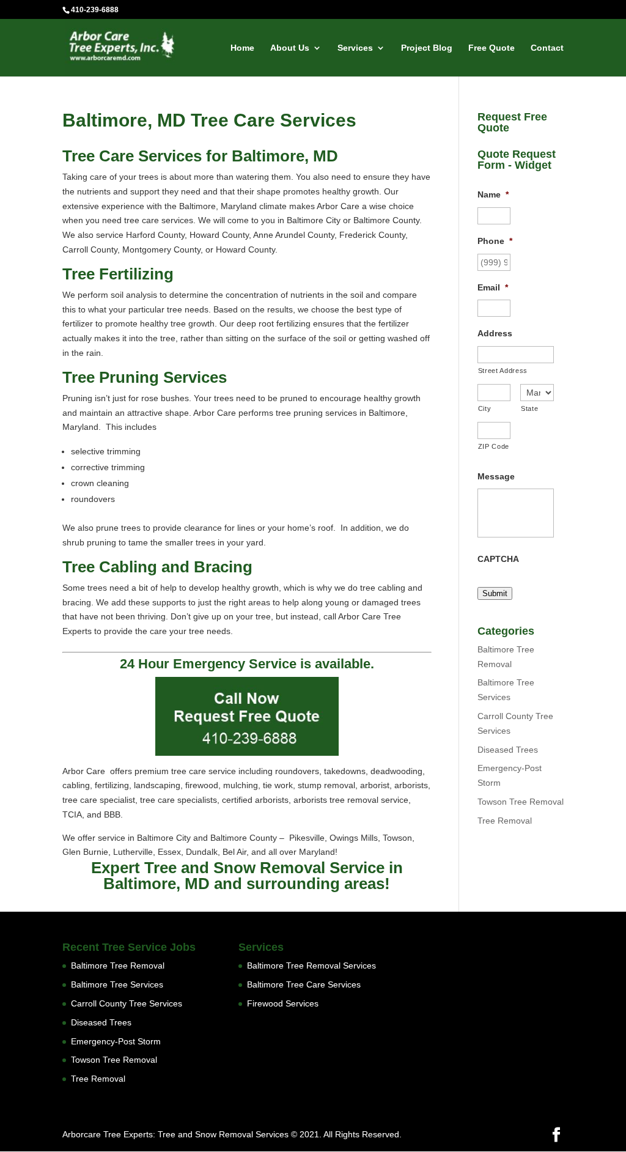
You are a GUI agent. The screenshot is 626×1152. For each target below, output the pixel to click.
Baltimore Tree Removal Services (311, 965)
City (485, 408)
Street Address (503, 370)
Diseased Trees (507, 750)
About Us (289, 48)
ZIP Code (493, 446)
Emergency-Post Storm (116, 1041)
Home (242, 48)
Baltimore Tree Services (117, 984)
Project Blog (426, 48)
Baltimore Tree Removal (117, 965)
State (529, 408)
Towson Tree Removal (520, 802)
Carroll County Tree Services (126, 1003)
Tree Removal (504, 820)
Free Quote (491, 48)
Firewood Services (283, 1003)
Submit (494, 593)
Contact (547, 48)
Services (355, 48)
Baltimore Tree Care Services (304, 984)
